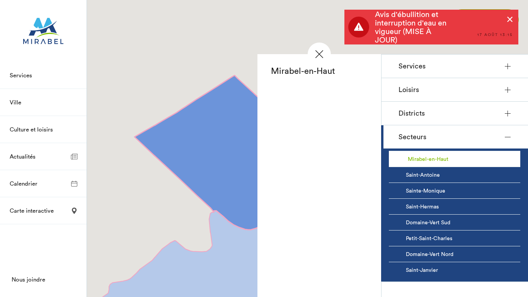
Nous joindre (28, 279)
